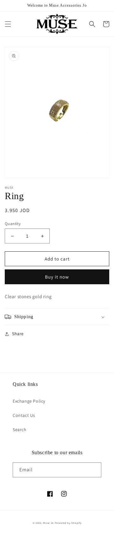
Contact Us (24, 415)
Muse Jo (48, 523)
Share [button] (18, 333)
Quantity (13, 223)
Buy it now (57, 277)
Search (20, 429)
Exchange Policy (29, 401)
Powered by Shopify (68, 523)
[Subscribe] (94, 469)
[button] (8, 24)
